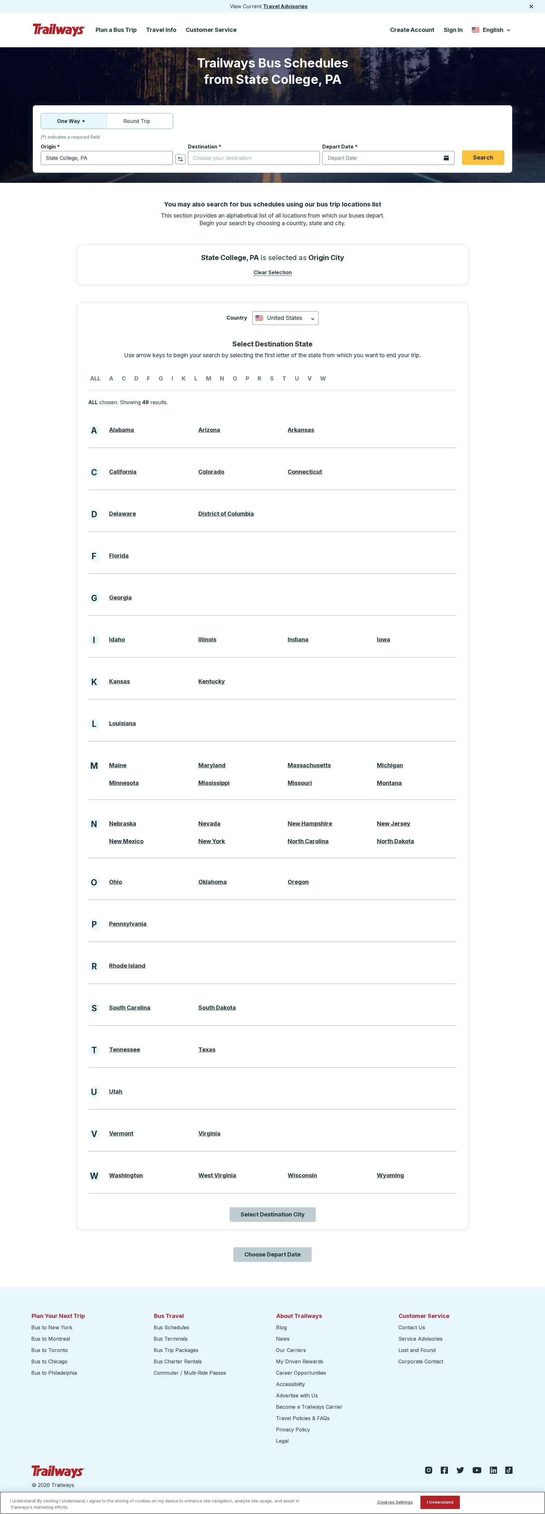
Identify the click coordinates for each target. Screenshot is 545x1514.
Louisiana (122, 723)
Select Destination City (273, 1214)
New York (211, 841)
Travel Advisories (285, 6)
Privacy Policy (293, 1429)
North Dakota (395, 841)
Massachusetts (309, 765)
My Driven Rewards (299, 1361)
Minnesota (124, 783)
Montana (389, 783)
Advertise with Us (297, 1395)
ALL (95, 378)
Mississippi (214, 783)
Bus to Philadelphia (54, 1373)
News (283, 1339)
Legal (282, 1441)
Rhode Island (127, 965)
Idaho (117, 639)
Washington (126, 1175)
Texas (206, 1049)
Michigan (390, 765)
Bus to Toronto (49, 1350)
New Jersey (393, 823)
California (123, 471)
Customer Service (211, 29)
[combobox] (107, 158)
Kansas (119, 681)
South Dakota (217, 1007)
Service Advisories (420, 1339)
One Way (68, 121)
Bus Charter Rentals (178, 1361)
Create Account (412, 29)
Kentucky (211, 681)
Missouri (300, 783)
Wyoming (390, 1175)
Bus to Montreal (50, 1339)
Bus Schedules (171, 1327)
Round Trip (136, 121)
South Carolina (129, 1007)
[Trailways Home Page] (59, 30)
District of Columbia (226, 513)
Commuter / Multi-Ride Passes (190, 1373)
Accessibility (290, 1384)
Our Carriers (291, 1350)
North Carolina (308, 841)
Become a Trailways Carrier (310, 1407)
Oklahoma (212, 882)
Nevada (209, 823)
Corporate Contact (420, 1361)
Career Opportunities (301, 1373)
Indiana (298, 639)
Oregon (298, 882)
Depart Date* (340, 146)
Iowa (383, 639)
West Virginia (217, 1175)
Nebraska (122, 823)
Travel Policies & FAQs (303, 1418)
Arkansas (301, 429)
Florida (119, 555)
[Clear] (165, 158)
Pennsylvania (128, 923)
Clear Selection (273, 272)
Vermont (121, 1133)
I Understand (440, 1502)
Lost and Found (417, 1350)
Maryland (212, 765)
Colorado (211, 471)
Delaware (122, 513)
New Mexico (126, 841)
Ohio (115, 882)
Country (236, 318)
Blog (281, 1327)
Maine (117, 765)
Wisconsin (302, 1175)
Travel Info (161, 29)
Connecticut (305, 471)
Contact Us (411, 1327)
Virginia (209, 1133)
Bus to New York (51, 1327)
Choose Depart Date (272, 1254)
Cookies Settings (395, 1502)
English (491, 31)
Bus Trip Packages (176, 1350)
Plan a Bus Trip (116, 29)
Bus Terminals (171, 1339)
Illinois (207, 639)
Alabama (121, 429)
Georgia (120, 597)
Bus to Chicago (49, 1361)
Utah (115, 1091)
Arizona (209, 429)
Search (483, 157)
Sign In (453, 29)
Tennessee (124, 1049)
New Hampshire (310, 823)
